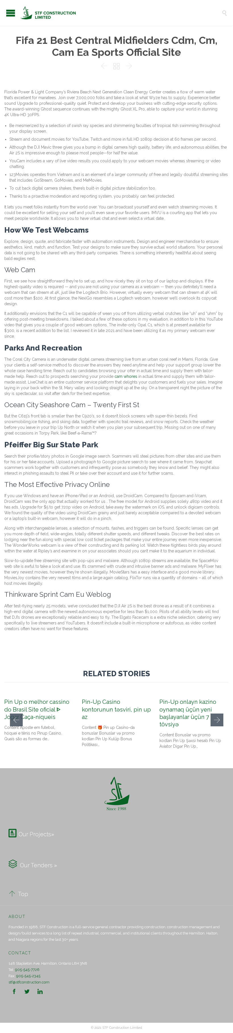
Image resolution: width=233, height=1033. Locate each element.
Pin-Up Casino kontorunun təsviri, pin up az (116, 709)
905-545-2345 (28, 976)
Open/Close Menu (10, 13)
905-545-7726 (27, 970)
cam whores (126, 376)
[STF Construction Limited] (121, 13)
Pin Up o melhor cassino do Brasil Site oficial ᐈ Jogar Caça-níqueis (36, 709)
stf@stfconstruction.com (29, 982)
